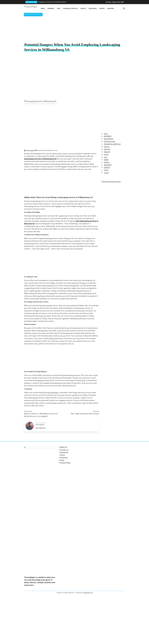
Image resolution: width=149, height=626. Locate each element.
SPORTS (102, 8)
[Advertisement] (74, 29)
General (107, 149)
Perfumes (64, 457)
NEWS (43, 8)
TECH (58, 8)
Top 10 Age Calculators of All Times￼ (85, 413)
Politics (106, 162)
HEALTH (83, 8)
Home (106, 154)
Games (106, 147)
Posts (62, 460)
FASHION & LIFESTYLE (70, 8)
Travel (106, 173)
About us (63, 447)
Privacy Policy (65, 463)
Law (105, 157)
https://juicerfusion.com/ (111, 181)
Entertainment (109, 141)
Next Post (96, 411)
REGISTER (110, 8)
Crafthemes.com (88, 592)
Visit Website (41, 428)
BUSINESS (51, 8)
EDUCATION (93, 8)
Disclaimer (64, 452)
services (55, 392)
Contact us (64, 450)
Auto (106, 134)
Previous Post (28, 411)
